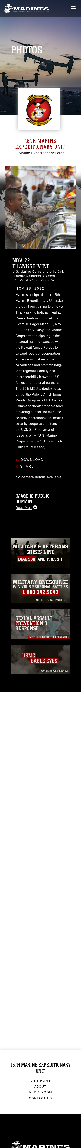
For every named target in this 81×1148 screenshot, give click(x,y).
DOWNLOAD (31, 460)
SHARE (26, 466)
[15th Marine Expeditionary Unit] (26, 8)
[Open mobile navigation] (73, 8)
